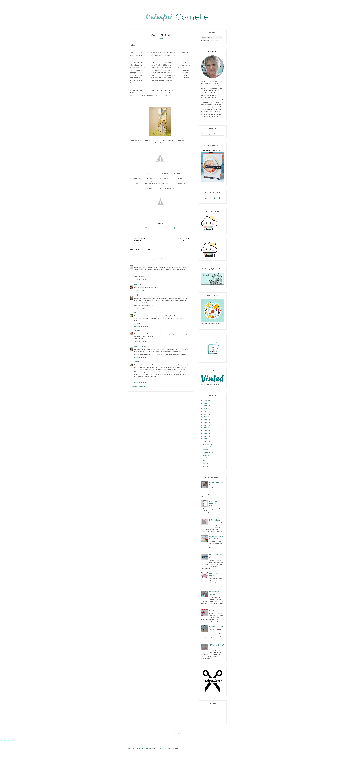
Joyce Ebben (138, 346)
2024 (205, 406)
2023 (205, 409)
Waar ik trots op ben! (7, 740)
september (207, 452)
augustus (206, 455)
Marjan (136, 264)
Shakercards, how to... (211, 150)
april (204, 466)
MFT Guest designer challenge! (213, 503)
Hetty (136, 284)
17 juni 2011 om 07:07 (141, 341)
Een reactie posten (138, 386)
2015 (205, 430)
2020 (205, 417)
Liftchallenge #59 (216, 627)
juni (204, 460)
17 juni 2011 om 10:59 (141, 357)
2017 (205, 425)
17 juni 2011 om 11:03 (141, 382)
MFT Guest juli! (215, 520)
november (206, 447)
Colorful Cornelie (136, 748)
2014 (205, 433)
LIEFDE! (212, 610)
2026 (205, 400)
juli (204, 458)
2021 (205, 414)
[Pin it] (167, 227)
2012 (205, 439)
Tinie (136, 331)
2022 (205, 411)
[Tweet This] (146, 227)
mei (204, 463)
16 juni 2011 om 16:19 (141, 308)
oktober (206, 450)
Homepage (3, 738)
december (206, 444)
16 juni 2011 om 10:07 (141, 290)
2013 (205, 436)
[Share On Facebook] (153, 227)
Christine (137, 313)
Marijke (137, 295)
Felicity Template (146, 748)
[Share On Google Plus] (160, 227)
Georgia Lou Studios (163, 748)
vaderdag (160, 38)
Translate (216, 40)
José (136, 362)
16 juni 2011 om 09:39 (141, 280)
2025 (205, 403)
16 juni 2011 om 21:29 (141, 326)
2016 (205, 428)
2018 (205, 422)
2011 (205, 441)
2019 (205, 420)
